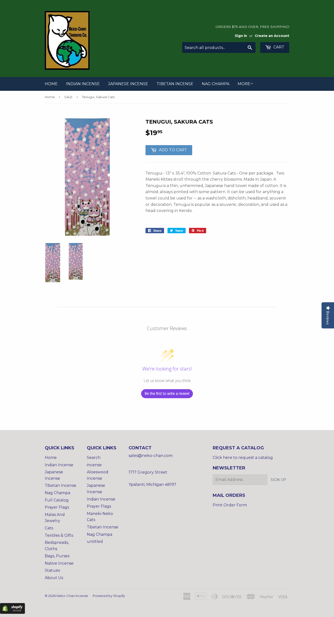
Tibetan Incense (174, 83)
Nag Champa (215, 83)
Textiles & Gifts (59, 535)
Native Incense (59, 563)
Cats (49, 528)
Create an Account (272, 36)
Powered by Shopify (109, 596)
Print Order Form (230, 505)
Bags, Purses (57, 556)
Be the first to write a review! (167, 393)
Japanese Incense (128, 83)
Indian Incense (83, 83)
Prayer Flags (57, 507)
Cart (278, 47)
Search (93, 457)
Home (51, 83)
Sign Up (278, 479)
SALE (68, 97)
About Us (54, 577)
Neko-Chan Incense (72, 596)
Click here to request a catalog (243, 457)
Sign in (241, 36)
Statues (52, 570)
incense (94, 465)
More (244, 83)
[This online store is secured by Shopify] (12, 612)
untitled (95, 541)
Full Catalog (57, 500)
